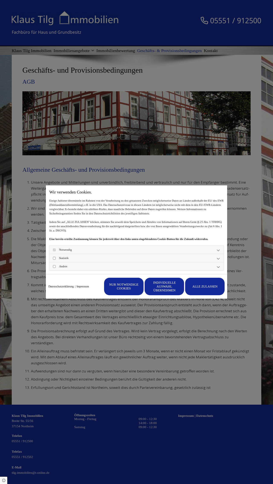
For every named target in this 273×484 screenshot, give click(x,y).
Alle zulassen (205, 286)
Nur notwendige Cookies (123, 286)
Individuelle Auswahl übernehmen (164, 286)
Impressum (83, 286)
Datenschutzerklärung (61, 286)
